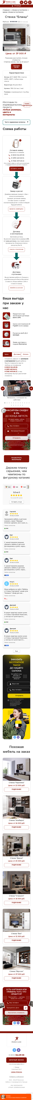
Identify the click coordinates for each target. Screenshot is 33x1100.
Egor (11, 558)
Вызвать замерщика (16, 209)
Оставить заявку (16, 168)
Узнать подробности (27, 104)
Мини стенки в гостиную (13, 12)
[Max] (18, 737)
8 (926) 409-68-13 (17, 161)
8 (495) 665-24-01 (17, 158)
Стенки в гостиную (19, 10)
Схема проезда (16, 1072)
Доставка (17, 354)
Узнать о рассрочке (16, 249)
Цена (6, 354)
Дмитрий (13, 628)
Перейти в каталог (16, 288)
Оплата (25, 354)
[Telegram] (14, 737)
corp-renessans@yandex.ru (16, 1064)
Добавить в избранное (16, 1076)
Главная (6, 10)
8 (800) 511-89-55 (17, 155)
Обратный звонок (16, 1060)
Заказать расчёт (16, 66)
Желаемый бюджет (18, 431)
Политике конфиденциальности (15, 444)
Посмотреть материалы (16, 458)
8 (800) (16, 1055)
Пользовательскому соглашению (15, 445)
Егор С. (12, 582)
